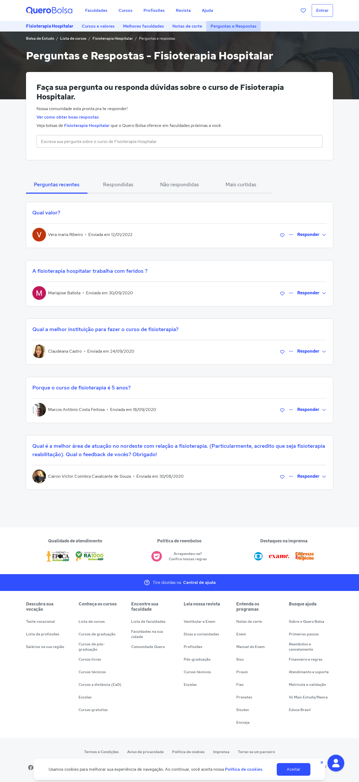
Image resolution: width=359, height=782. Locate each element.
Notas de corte (187, 26)
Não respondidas (179, 184)
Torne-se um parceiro (256, 751)
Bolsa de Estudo (40, 38)
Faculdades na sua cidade (147, 634)
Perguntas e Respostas (234, 26)
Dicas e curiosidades (201, 634)
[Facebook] (30, 767)
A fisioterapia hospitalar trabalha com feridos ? (89, 270)
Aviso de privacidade (145, 751)
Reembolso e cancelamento (301, 647)
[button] (335, 763)
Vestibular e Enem (199, 621)
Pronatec (244, 697)
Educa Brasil (300, 709)
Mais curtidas (240, 184)
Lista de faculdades (148, 621)
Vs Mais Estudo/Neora (308, 697)
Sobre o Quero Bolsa (306, 621)
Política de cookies (188, 751)
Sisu (240, 659)
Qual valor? (46, 212)
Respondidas (118, 184)
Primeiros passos (304, 634)
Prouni (242, 672)
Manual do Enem (250, 646)
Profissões (193, 646)
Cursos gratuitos (93, 709)
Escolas (85, 697)
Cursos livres (90, 659)
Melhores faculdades (143, 26)
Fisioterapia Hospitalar (49, 26)
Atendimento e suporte (309, 672)
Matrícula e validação (307, 684)
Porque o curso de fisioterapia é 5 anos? (81, 387)
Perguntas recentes (56, 184)
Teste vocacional (40, 621)
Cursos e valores (98, 26)
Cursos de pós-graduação (92, 647)
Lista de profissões (42, 634)
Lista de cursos (73, 38)
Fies (240, 684)
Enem (241, 634)
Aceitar (293, 769)
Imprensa (221, 751)
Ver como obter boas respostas (68, 117)
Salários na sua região (45, 646)
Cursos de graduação (97, 634)
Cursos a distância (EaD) (100, 684)
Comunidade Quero (148, 646)
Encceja (243, 722)
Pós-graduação (197, 659)
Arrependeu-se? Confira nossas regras (188, 556)
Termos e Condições (101, 751)
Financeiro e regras (305, 659)
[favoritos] (303, 10)
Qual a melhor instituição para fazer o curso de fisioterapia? (105, 329)
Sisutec (242, 709)
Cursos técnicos (92, 672)
